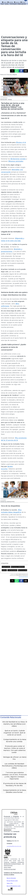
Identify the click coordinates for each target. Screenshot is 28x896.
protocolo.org (22, 570)
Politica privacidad (10, 869)
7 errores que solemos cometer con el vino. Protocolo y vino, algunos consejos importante (14, 775)
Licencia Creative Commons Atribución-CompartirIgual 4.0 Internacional (14, 863)
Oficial (23, 2)
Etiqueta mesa (6, 567)
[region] (14, 599)
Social (5, 2)
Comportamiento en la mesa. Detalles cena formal (14, 791)
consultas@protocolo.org (14, 846)
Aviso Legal (7, 867)
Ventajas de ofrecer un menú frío (14, 758)
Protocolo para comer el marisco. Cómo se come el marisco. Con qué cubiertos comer (15, 749)
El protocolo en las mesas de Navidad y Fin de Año (14, 784)
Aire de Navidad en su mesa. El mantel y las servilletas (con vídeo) (14, 724)
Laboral (17, 2)
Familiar (11, 2)
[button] (12, 71)
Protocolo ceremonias (17, 567)
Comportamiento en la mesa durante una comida (14, 740)
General (4, 570)
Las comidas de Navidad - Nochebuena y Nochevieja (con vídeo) (14, 766)
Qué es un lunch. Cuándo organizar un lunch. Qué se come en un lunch (14, 732)
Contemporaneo (12, 570)
